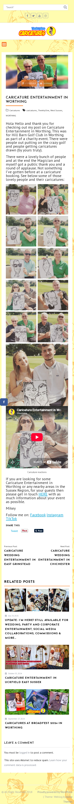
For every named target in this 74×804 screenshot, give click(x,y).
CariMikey (47, 83)
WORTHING (11, 115)
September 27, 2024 (16, 719)
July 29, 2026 (13, 616)
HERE (43, 494)
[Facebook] (4, 402)
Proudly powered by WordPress (54, 792)
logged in (24, 752)
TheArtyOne (43, 110)
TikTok (11, 518)
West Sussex (56, 110)
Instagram (55, 514)
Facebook (38, 514)
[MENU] (4, 44)
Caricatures (14, 110)
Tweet (14, 530)
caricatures (31, 110)
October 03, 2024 (15, 673)
